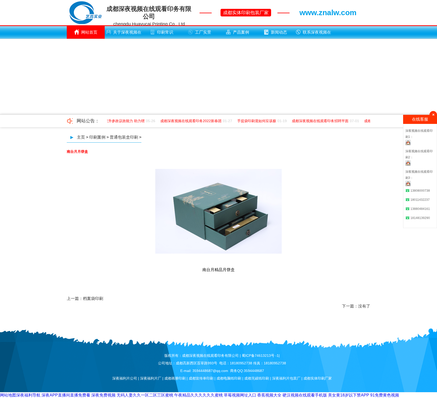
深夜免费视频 (103, 395)
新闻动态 (279, 32)
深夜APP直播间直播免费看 (65, 395)
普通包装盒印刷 (124, 137)
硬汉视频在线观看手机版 (304, 395)
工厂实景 (203, 32)
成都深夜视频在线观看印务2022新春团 (188, 121)
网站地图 (8, 395)
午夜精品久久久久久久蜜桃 (198, 395)
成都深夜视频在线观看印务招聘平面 (317, 121)
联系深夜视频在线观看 (317, 34)
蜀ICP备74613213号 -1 (260, 355)
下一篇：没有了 (356, 306)
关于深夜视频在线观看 (127, 34)
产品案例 (241, 32)
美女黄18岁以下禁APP (348, 395)
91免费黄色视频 (384, 395)
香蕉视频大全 (269, 395)
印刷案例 (97, 137)
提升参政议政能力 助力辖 (122, 121)
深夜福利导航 (28, 395)
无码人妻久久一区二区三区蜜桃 (145, 395)
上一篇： (75, 298)
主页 (81, 137)
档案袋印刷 (93, 298)
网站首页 (89, 32)
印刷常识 (165, 32)
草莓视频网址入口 (240, 395)
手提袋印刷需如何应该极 (253, 121)
